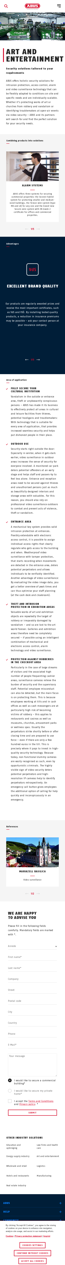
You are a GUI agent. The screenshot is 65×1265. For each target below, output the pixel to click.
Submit (32, 1112)
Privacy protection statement (28, 1236)
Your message (17, 1056)
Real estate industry (16, 1185)
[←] (27, 229)
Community (11, 1220)
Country (12, 1022)
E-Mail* (12, 1044)
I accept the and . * (34, 1103)
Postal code (14, 1000)
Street (11, 990)
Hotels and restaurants (17, 1176)
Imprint (46, 1236)
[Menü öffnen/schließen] (59, 6)
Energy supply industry (17, 1156)
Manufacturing (44, 1176)
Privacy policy (27, 1104)
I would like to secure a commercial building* (35, 1082)
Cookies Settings (32, 1245)
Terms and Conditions (41, 1101)
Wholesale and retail (16, 1166)
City (10, 1011)
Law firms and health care (47, 1146)
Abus (6, 1203)
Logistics (41, 1166)
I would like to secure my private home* (33, 1092)
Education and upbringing (13, 1146)
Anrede (12, 946)
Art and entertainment (48, 1156)
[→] (38, 229)
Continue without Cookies (32, 1253)
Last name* (14, 968)
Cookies (9, 1236)
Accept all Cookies (32, 1261)
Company (13, 979)
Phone (11, 1033)
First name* (15, 957)
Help (6, 1211)
